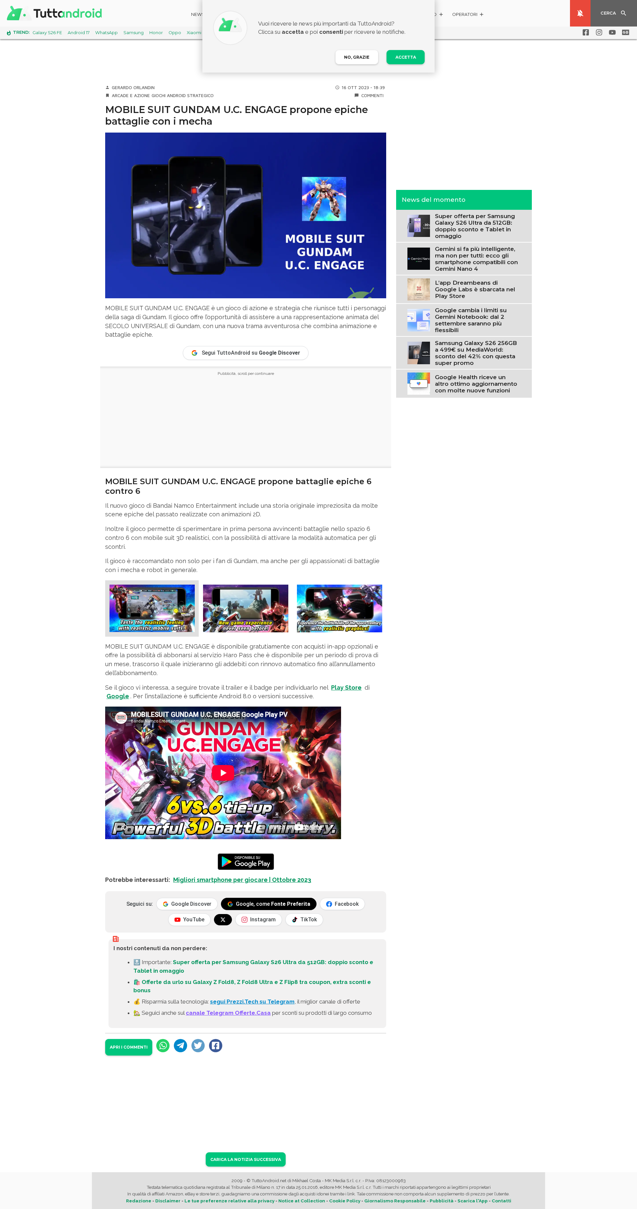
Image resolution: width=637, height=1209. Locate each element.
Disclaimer (167, 1200)
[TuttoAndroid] (56, 13)
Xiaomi (194, 32)
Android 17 (79, 32)
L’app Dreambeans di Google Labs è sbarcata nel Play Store (475, 289)
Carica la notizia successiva (245, 1159)
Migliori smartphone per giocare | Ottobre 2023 (242, 879)
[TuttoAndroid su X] (223, 919)
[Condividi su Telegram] (180, 1045)
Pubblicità (442, 1200)
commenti (372, 95)
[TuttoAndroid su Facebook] (584, 32)
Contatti (501, 1200)
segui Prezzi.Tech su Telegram (252, 1001)
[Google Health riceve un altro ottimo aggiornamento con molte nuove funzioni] (418, 383)
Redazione (138, 1200)
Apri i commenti (129, 1047)
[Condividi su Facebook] (215, 1045)
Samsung (133, 32)
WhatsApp (106, 32)
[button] (468, 15)
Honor (156, 32)
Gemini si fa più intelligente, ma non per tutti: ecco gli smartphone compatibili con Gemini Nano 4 (476, 258)
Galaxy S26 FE (47, 32)
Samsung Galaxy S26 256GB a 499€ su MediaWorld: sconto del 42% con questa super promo (476, 352)
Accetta (405, 57)
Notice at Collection (301, 1200)
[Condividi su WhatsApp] (163, 1045)
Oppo (175, 32)
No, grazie (356, 57)
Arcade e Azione (131, 95)
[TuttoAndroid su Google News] (624, 32)
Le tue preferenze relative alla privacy (229, 1200)
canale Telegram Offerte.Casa (228, 1012)
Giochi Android (169, 95)
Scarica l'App (473, 1200)
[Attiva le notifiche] (580, 13)
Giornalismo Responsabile (395, 1200)
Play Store (346, 687)
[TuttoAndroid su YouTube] (611, 32)
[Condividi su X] (198, 1045)
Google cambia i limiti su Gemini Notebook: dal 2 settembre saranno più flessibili (471, 320)
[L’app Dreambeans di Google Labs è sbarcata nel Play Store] (418, 288)
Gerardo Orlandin (133, 87)
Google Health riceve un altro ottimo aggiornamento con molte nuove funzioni (476, 383)
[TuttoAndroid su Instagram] (597, 32)
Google (117, 696)
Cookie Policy (344, 1200)
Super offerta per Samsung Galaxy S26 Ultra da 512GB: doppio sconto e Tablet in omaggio (475, 225)
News (198, 14)
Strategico (200, 95)
